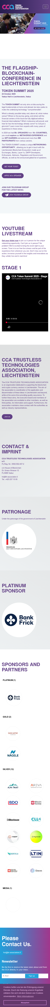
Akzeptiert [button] (25, 1003)
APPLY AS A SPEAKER (12, 176)
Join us (7, 417)
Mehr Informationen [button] (25, 996)
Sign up (32, 976)
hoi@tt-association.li (12, 953)
